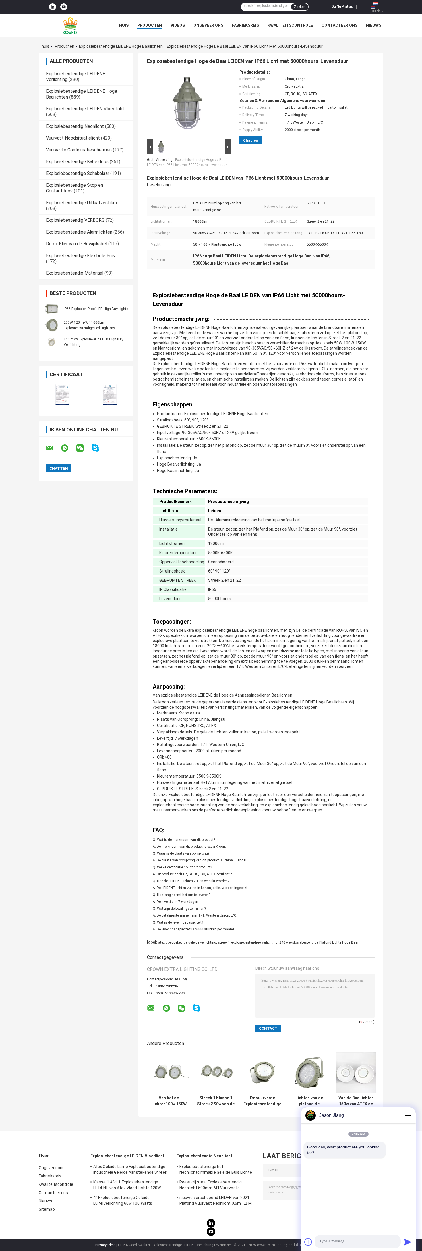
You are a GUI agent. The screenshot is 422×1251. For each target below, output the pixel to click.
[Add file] (308, 1241)
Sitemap (47, 1209)
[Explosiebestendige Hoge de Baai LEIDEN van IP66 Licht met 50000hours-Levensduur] (187, 104)
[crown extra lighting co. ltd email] (53, 448)
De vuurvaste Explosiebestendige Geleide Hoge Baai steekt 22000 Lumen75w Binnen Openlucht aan (262, 1101)
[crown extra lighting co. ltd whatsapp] (68, 448)
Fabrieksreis (245, 25)
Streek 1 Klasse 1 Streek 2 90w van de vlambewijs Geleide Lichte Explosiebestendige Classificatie (216, 1101)
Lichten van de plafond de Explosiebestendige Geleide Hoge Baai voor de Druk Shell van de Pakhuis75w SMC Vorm (309, 1101)
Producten (149, 25)
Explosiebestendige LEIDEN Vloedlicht (85, 108)
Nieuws (373, 25)
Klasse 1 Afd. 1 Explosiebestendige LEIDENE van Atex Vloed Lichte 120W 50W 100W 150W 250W (127, 1186)
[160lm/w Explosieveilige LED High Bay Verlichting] (51, 342)
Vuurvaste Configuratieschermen (79, 150)
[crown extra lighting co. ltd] (70, 25)
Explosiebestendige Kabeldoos (77, 161)
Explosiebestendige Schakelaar (77, 173)
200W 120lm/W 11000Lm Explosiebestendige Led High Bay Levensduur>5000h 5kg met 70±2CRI (93, 328)
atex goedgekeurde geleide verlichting (187, 942)
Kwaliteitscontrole (290, 25)
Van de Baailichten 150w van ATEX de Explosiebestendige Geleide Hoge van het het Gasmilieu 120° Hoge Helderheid (356, 1101)
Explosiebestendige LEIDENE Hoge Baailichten (121, 46)
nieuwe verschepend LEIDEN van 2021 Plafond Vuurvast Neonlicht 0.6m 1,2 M (215, 1200)
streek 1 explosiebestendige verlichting (248, 942)
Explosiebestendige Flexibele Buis (80, 255)
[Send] (407, 1241)
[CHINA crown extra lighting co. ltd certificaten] (62, 394)
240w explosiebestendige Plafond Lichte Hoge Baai (318, 942)
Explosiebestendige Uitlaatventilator (83, 202)
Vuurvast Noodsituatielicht (73, 138)
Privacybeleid (105, 1245)
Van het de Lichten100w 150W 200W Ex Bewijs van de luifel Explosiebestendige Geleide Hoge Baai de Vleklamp (169, 1101)
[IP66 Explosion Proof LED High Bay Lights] (51, 308)
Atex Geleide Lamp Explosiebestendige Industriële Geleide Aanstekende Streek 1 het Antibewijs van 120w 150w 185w (130, 1170)
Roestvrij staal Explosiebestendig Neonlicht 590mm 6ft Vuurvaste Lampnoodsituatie (210, 1186)
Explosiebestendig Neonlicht (75, 126)
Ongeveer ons (208, 25)
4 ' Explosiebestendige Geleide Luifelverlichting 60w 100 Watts (122, 1200)
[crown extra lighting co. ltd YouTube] (64, 6)
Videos (178, 25)
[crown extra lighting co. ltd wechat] (83, 448)
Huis (124, 25)
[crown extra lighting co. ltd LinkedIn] (52, 6)
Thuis (44, 46)
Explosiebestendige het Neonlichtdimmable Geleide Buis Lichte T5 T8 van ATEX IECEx (215, 1170)
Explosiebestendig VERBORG (75, 220)
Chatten (250, 140)
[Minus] (407, 1115)
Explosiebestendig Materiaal (74, 273)
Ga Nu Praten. (342, 7)
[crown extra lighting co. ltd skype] (99, 448)
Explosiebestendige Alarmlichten (79, 232)
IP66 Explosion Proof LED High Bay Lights (96, 309)
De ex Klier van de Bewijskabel (76, 243)
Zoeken (299, 7)
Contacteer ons (339, 25)
